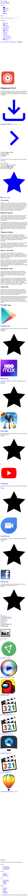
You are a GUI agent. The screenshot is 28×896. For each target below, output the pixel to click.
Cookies (5, 883)
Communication (8, 37)
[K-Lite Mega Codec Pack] (14, 705)
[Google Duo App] (14, 525)
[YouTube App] (14, 473)
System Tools (7, 36)
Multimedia (7, 27)
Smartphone (5, 892)
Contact (4, 874)
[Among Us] (14, 686)
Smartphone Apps (13, 41)
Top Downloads (6, 867)
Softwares (6, 41)
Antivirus (7, 28)
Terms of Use (6, 881)
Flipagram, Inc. (8, 617)
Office (6, 32)
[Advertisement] (14, 56)
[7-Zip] (14, 633)
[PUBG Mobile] (14, 420)
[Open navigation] (7, 3)
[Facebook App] (14, 575)
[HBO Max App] (14, 368)
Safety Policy (6, 875)
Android (6, 10)
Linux (6, 13)
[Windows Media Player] (14, 668)
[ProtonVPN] (14, 649)
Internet (6, 25)
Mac (6, 11)
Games (6, 34)
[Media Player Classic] (14, 763)
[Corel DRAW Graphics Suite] (14, 782)
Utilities (6, 23)
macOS (4, 889)
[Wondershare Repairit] (14, 744)
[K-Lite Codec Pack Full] (14, 724)
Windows (7, 8)
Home (2, 41)
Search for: (3, 18)
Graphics (6, 30)
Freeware (6, 620)
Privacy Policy (6, 880)
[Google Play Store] (14, 315)
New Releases (6, 868)
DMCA (4, 882)
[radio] (1, 162)
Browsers (7, 39)
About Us (5, 873)
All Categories (6, 866)
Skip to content (4, 1)
